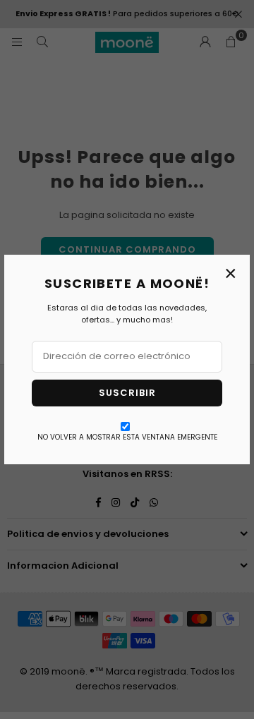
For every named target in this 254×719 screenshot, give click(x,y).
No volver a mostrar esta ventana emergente (127, 437)
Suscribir (127, 392)
